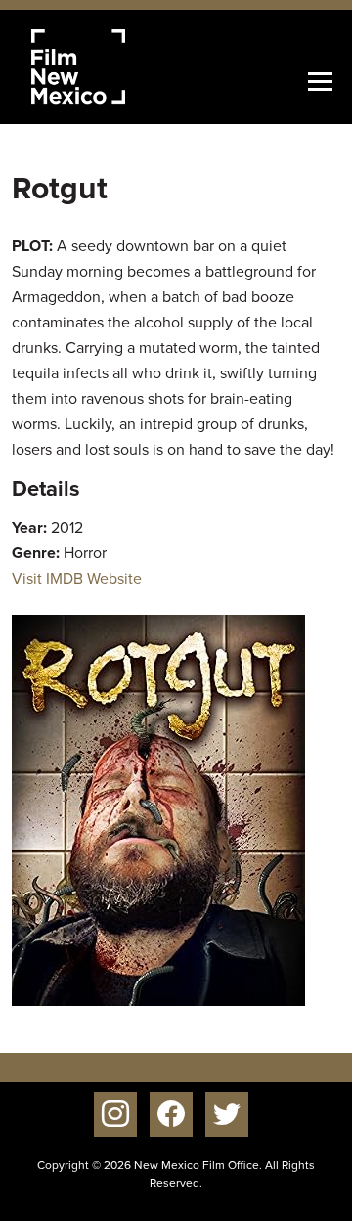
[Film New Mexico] (104, 67)
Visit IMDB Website (77, 578)
